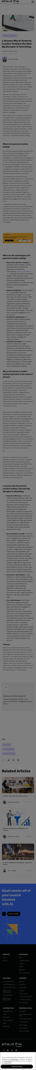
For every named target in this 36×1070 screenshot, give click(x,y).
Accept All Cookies (16, 1066)
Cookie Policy (14, 1059)
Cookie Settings (8, 1061)
